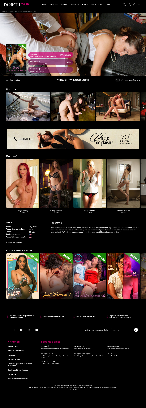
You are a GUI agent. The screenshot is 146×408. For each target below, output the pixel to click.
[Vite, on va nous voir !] (16, 58)
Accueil (5, 11)
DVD (109, 4)
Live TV (101, 4)
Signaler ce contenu (14, 242)
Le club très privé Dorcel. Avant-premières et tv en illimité (56, 356)
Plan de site (12, 374)
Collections (74, 4)
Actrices (63, 4)
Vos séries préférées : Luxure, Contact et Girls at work (88, 356)
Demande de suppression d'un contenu (66, 385)
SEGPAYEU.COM (90, 387)
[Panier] (134, 4)
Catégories (53, 4)
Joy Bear (18, 11)
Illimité (93, 4)
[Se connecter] (129, 4)
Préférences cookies (85, 385)
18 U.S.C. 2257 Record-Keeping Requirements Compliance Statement (50, 387)
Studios (85, 4)
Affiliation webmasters (16, 351)
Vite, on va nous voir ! (30, 11)
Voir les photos (13, 80)
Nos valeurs (12, 355)
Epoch (75, 387)
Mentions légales (14, 359)
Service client (13, 346)
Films (44, 4)
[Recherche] (124, 4)
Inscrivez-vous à (96, 330)
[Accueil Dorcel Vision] (16, 4)
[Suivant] (144, 106)
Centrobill (80, 387)
